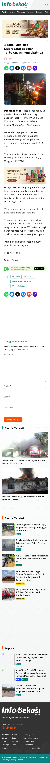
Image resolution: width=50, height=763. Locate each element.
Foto (14, 745)
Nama (7, 385)
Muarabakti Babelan (21, 281)
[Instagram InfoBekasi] (3, 728)
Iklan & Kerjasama (30, 738)
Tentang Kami (28, 734)
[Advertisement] (25, 317)
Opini (14, 738)
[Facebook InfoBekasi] (11, 728)
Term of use (28, 745)
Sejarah (30, 12)
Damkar (16, 277)
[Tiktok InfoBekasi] (7, 728)
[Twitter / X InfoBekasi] (15, 728)
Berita (5, 12)
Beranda (5, 734)
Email (7, 396)
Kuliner (39, 12)
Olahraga (21, 12)
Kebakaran (29, 277)
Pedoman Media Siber (32, 748)
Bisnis (12, 12)
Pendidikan (16, 741)
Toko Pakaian (18, 286)
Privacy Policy (28, 741)
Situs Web (8, 407)
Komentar (9, 354)
